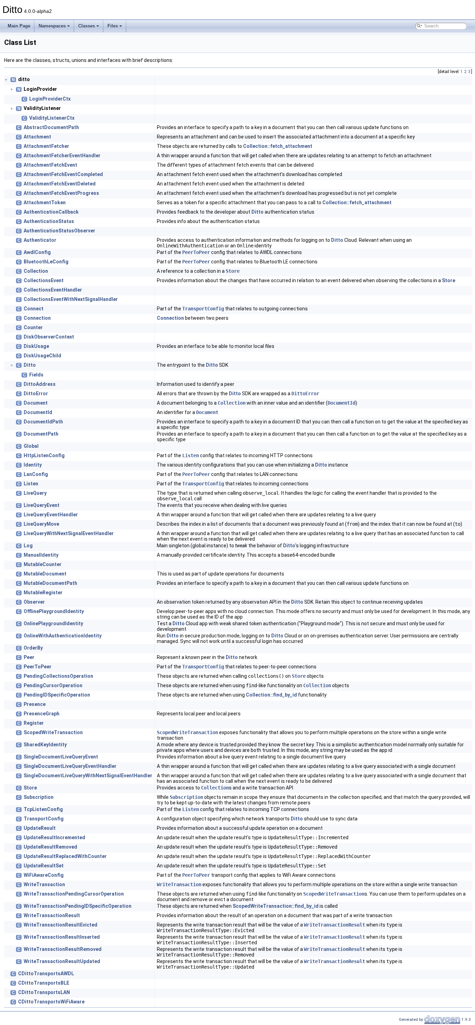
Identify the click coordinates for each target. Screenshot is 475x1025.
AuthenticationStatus (49, 221)
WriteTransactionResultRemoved (63, 949)
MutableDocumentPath (50, 583)
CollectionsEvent (44, 280)
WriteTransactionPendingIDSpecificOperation (77, 906)
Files (112, 26)
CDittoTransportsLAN (44, 992)
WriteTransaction (44, 884)
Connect (33, 308)
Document (36, 403)
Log (28, 545)
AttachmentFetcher (46, 146)
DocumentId (341, 403)
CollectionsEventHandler (53, 290)
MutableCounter (43, 564)
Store (233, 271)
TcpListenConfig (43, 809)
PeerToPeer (196, 252)
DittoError (36, 393)
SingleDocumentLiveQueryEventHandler (70, 766)
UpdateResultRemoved (50, 847)
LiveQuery (35, 493)
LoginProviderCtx (50, 99)
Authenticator (40, 240)
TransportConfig (203, 308)
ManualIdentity (41, 555)
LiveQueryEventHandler (51, 514)
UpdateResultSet (44, 865)
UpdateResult (40, 828)
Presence (35, 704)
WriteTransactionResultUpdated (62, 961)
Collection (36, 271)
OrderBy (33, 648)
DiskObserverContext (49, 337)
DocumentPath (41, 434)
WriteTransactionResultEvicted (60, 925)
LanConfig (36, 474)
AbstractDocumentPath (51, 127)
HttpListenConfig (44, 455)
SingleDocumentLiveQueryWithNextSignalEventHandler (88, 775)
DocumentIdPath (43, 421)
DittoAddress (40, 384)
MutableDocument (45, 574)
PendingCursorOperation (53, 685)
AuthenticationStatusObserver (59, 230)
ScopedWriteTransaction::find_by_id (276, 906)
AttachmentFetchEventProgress (61, 193)
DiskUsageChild (42, 355)
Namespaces (52, 26)
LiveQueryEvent (41, 505)
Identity (33, 465)
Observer (34, 602)
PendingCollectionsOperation (58, 676)
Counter (33, 327)
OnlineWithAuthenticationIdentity (63, 635)
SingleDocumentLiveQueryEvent (61, 757)
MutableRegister (43, 592)
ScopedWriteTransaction (53, 732)
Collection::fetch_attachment (277, 146)
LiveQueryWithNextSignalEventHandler (69, 533)
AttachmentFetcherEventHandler (62, 155)
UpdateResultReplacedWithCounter (65, 856)
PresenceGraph (41, 713)
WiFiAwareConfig (44, 875)
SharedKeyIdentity (45, 744)
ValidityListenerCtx (51, 118)
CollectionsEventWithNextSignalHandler (71, 299)
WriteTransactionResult (52, 915)
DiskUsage (36, 346)
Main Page (19, 26)
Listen (190, 455)
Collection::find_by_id (271, 695)
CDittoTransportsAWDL (46, 973)
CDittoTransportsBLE (43, 983)
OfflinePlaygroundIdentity (54, 611)
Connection (37, 318)
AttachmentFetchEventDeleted (60, 183)
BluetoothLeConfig (46, 261)
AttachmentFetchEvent (50, 165)
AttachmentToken (45, 202)
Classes (86, 26)
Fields (36, 375)
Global (31, 446)
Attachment (37, 137)
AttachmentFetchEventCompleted (63, 174)
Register (34, 723)
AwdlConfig (37, 252)
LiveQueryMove (41, 524)
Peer (29, 657)
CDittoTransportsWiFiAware (51, 1001)
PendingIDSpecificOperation (57, 695)
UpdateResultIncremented (54, 837)
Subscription (39, 797)
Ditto (257, 212)
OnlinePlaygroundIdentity (53, 623)
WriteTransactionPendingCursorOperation (74, 894)
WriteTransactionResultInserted (62, 937)
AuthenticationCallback (51, 212)
